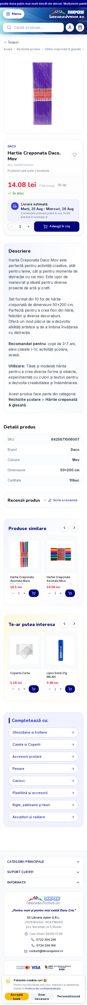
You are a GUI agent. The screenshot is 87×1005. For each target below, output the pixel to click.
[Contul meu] (70, 27)
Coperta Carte (20, 673)
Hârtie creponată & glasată (63, 49)
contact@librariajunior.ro (46, 951)
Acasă (8, 49)
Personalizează (68, 996)
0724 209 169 (46, 945)
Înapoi (13, 42)
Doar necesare (42, 996)
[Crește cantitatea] (28, 226)
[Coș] (80, 27)
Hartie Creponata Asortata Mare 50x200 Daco (22, 579)
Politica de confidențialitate (43, 988)
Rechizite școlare (28, 49)
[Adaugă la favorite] (74, 154)
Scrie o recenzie (65, 500)
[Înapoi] (64, 528)
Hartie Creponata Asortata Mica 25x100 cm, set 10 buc (59, 579)
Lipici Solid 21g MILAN (57, 675)
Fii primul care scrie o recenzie (28, 170)
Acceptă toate (17, 996)
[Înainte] (74, 528)
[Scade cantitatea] (11, 226)
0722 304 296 (46, 939)
